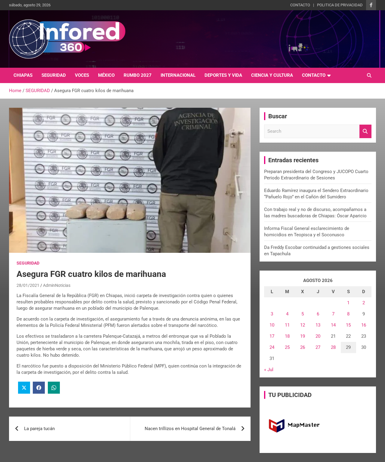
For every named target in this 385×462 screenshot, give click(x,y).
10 (272, 325)
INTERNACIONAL (178, 75)
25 (287, 347)
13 (318, 325)
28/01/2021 (28, 285)
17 (272, 336)
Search (365, 131)
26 (302, 347)
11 (287, 325)
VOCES (82, 75)
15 (348, 325)
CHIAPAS (23, 75)
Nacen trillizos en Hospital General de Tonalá (190, 428)
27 (318, 347)
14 (333, 325)
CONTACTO (300, 5)
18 (287, 336)
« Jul (268, 369)
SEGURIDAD (54, 75)
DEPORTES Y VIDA (223, 75)
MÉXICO (106, 75)
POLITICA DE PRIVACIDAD (340, 5)
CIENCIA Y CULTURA (272, 75)
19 (302, 336)
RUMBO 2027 (138, 75)
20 (318, 336)
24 (272, 347)
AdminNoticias (56, 285)
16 (363, 325)
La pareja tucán (39, 428)
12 (302, 325)
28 (333, 347)
